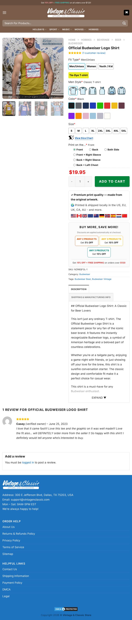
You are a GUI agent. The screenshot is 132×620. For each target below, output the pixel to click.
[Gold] (114, 106)
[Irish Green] (100, 106)
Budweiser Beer (83, 279)
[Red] (107, 106)
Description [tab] (78, 289)
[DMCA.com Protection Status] (66, 608)
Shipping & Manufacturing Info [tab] (91, 297)
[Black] (71, 106)
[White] (107, 116)
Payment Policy (12, 582)
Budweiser (75, 43)
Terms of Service (13, 547)
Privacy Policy (11, 540)
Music (66, 29)
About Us (8, 527)
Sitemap (7, 554)
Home (71, 39)
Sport (53, 29)
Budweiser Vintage (101, 279)
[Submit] (124, 23)
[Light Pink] (86, 116)
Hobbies (94, 29)
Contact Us (9, 569)
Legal (5, 596)
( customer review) (94, 52)
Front (79, 149)
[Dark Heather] (78, 106)
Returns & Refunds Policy (18, 533)
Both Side (113, 149)
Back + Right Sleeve (88, 159)
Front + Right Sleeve (88, 154)
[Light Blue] (93, 116)
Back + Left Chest (87, 165)
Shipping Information (15, 576)
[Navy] (86, 106)
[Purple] (71, 116)
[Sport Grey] (100, 116)
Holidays (38, 29)
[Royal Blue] (93, 106)
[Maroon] (121, 106)
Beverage (103, 39)
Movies (79, 29)
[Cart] (126, 12)
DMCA (6, 589)
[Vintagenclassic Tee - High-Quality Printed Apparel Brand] (66, 12)
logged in (28, 462)
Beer (118, 39)
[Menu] (4, 13)
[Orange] (78, 116)
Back (95, 149)
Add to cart (112, 181)
